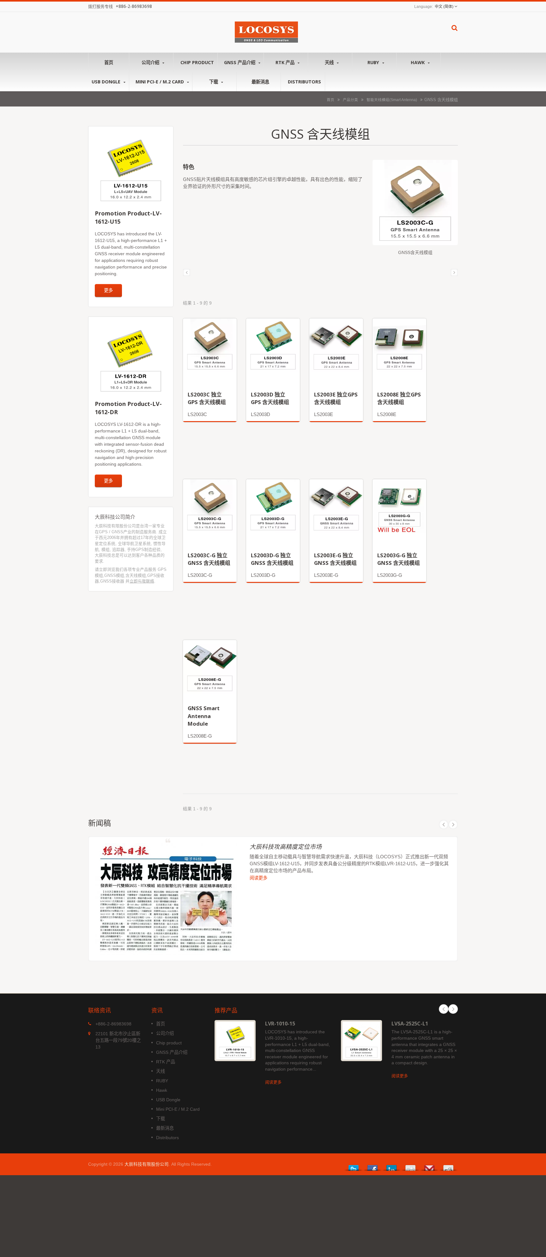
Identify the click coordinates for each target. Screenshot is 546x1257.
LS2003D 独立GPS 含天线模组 (270, 398)
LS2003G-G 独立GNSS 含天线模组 (398, 559)
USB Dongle (107, 82)
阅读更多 (258, 877)
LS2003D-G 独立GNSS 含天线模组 (272, 559)
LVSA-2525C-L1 (409, 1023)
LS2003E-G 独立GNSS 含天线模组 (335, 559)
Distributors (304, 82)
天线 (330, 62)
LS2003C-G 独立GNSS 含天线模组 (209, 559)
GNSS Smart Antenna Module (204, 715)
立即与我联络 (142, 581)
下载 (214, 82)
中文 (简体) (444, 6)
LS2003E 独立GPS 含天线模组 (336, 398)
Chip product (197, 62)
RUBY (373, 62)
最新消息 (260, 82)
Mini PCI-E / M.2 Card (160, 82)
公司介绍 (151, 62)
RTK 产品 (286, 62)
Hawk (418, 62)
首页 (108, 62)
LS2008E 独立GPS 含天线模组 (399, 398)
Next (453, 824)
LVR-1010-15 (280, 1023)
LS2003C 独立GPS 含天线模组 (207, 398)
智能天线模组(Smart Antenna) (392, 100)
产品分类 (350, 100)
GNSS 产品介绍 (240, 62)
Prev (443, 824)
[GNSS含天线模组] (415, 204)
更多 (108, 290)
